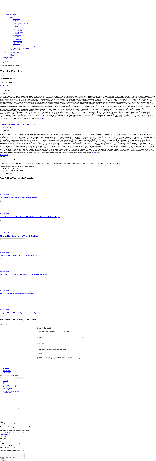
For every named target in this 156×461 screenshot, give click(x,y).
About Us (5, 381)
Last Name (81, 337)
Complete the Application (6, 433)
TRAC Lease (16, 19)
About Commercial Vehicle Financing (22, 48)
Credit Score (3, 445)
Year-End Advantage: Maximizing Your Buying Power (18, 293)
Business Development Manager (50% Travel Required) (18, 124)
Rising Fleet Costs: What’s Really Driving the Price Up (18, 313)
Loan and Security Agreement (20, 23)
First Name (40, 337)
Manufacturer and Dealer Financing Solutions (24, 47)
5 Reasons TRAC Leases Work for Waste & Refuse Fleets (19, 236)
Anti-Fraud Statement (25, 408)
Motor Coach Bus (17, 41)
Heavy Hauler (16, 36)
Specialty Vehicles (8, 389)
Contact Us (6, 58)
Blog (11, 54)
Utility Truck (16, 44)
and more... (16, 45)
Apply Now (6, 61)
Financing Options (12, 16)
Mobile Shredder (17, 39)
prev (2, 316)
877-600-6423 (7, 371)
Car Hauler (16, 33)
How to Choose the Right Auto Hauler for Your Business (18, 197)
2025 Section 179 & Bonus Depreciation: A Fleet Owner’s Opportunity (23, 274)
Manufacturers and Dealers (10, 386)
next (5, 316)
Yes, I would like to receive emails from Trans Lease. (52, 349)
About (4, 51)
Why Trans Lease (14, 52)
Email (2, 440)
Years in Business (5, 447)
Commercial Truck (18, 32)
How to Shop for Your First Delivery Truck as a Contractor (19, 255)
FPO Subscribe (19, 378)
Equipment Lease (17, 25)
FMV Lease (16, 20)
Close (2, 422)
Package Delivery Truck (19, 29)
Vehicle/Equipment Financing (15, 27)
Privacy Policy (15, 408)
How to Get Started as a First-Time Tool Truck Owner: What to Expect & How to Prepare (30, 217)
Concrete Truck (17, 35)
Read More (43, 118)
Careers (12, 55)
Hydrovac (15, 38)
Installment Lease (17, 22)
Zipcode (2, 443)
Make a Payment (7, 372)
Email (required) (42, 343)
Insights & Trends (4, 194)
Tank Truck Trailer (18, 42)
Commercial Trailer (18, 30)
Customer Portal (7, 392)
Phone (1, 441)
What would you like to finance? (8, 450)
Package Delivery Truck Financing (12, 391)
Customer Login (7, 57)
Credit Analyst (5, 86)
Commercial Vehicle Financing (11, 14)
